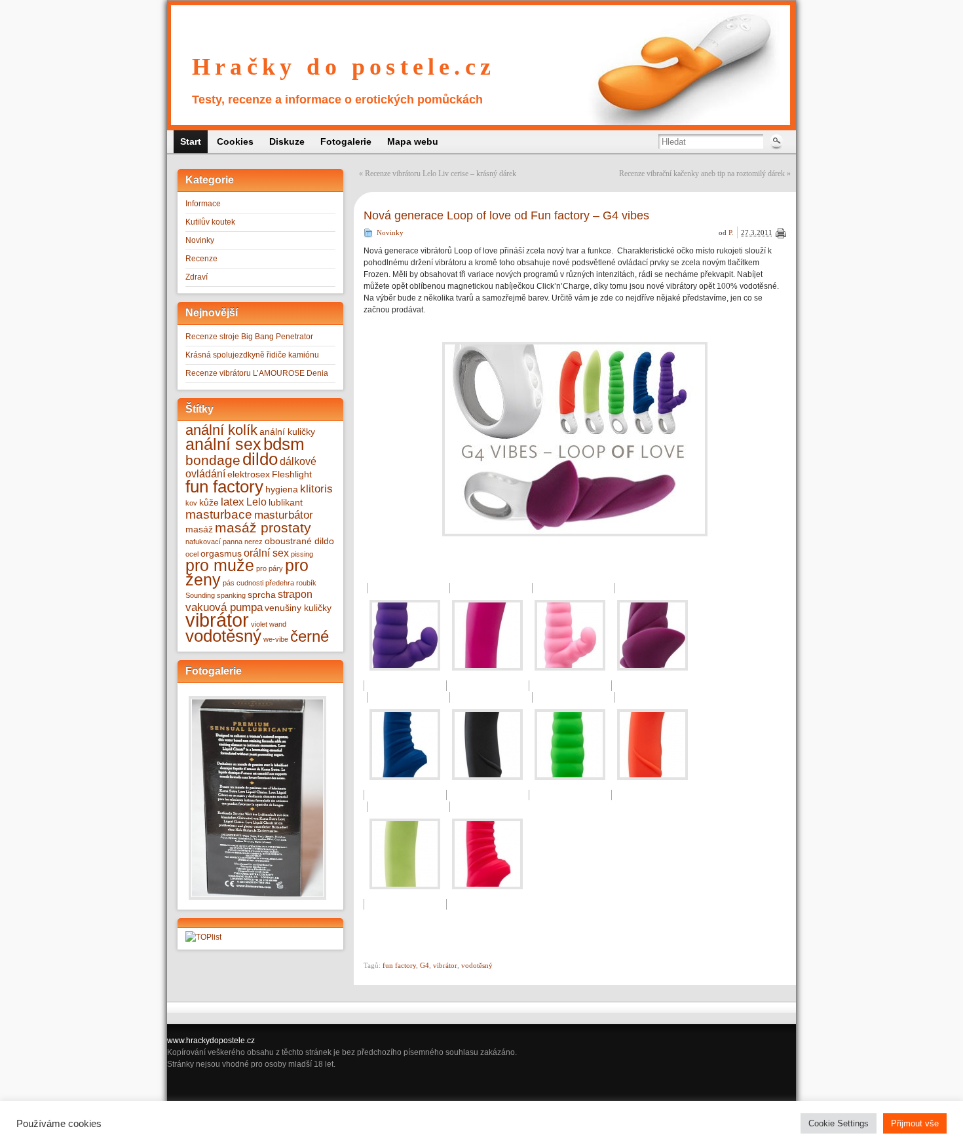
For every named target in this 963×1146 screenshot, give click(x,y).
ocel (191, 554)
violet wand (268, 624)
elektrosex (248, 474)
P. (731, 232)
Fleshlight (292, 474)
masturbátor (283, 514)
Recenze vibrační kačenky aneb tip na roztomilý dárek (702, 173)
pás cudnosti (243, 583)
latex (232, 501)
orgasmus (221, 554)
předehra (279, 583)
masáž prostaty (263, 527)
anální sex (223, 444)
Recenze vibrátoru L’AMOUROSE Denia (256, 373)
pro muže (219, 565)
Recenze (201, 258)
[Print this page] (781, 233)
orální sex (266, 553)
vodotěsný (223, 636)
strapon (295, 594)
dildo (260, 459)
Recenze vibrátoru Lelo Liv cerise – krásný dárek (440, 173)
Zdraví (196, 277)
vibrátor (217, 620)
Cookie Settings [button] (838, 1123)
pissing (302, 554)
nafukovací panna (213, 541)
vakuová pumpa (224, 607)
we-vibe (275, 639)
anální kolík (221, 430)
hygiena (281, 489)
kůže (209, 503)
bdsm (284, 444)
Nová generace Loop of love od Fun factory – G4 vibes (506, 215)
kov (191, 503)
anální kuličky (287, 432)
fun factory (224, 486)
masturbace (218, 514)
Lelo (256, 502)
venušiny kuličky (298, 608)
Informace (203, 203)
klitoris (316, 488)
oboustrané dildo (299, 541)
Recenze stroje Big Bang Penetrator (249, 336)
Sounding (200, 595)
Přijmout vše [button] (915, 1123)
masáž (199, 529)
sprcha (262, 595)
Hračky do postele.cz (343, 67)
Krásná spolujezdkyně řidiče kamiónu (252, 355)
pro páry (269, 568)
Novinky (199, 240)
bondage (212, 460)
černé (309, 636)
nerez (253, 541)
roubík (306, 583)
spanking (231, 595)
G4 (424, 965)
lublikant (286, 503)
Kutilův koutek (210, 222)
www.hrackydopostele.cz (211, 1040)
